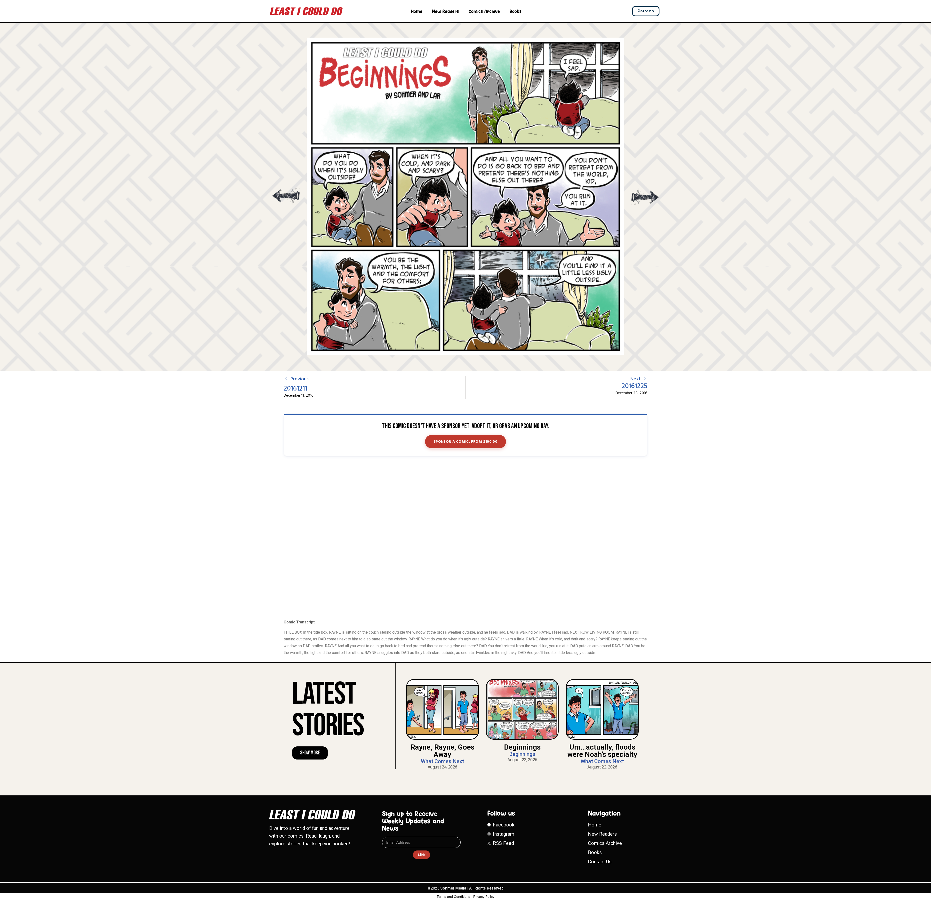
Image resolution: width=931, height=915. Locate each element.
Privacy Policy (483, 897)
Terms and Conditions (453, 897)
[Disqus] (465, 538)
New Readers (445, 11)
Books (516, 11)
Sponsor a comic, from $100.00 (466, 442)
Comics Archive (484, 11)
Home (416, 11)
